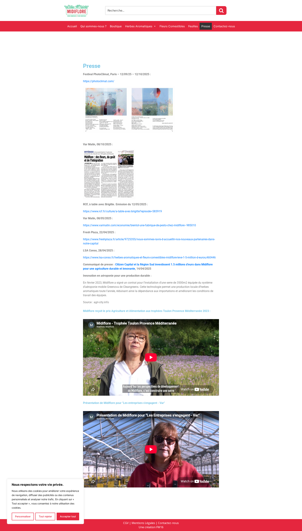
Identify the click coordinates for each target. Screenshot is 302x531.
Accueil (72, 26)
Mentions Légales (143, 523)
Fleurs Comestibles (172, 26)
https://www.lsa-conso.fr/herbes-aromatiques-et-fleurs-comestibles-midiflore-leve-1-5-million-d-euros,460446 (149, 257)
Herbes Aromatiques (138, 26)
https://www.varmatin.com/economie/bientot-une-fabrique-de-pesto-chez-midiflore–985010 (139, 225)
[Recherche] (221, 10)
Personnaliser (23, 516)
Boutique (116, 26)
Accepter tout (68, 516)
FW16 (159, 527)
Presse (205, 26)
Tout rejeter (45, 516)
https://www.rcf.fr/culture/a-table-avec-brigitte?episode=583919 (122, 211)
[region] (45, 501)
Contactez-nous (224, 26)
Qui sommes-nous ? (93, 26)
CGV (126, 523)
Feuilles (193, 26)
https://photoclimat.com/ (98, 81)
